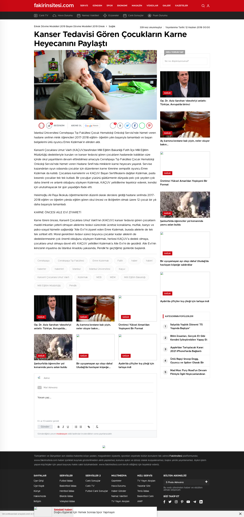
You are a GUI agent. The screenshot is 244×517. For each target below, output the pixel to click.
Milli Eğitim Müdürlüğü (49, 286)
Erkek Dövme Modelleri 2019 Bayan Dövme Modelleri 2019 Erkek (69, 26)
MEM (113, 277)
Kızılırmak (83, 277)
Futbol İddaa (66, 481)
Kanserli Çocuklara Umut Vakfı (53, 277)
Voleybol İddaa (67, 501)
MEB (98, 277)
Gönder (45, 427)
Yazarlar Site (143, 486)
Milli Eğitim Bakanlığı (134, 277)
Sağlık (112, 26)
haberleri (59, 269)
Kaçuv (122, 269)
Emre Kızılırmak (101, 261)
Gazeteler (181, 6)
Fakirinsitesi (175, 456)
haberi (149, 261)
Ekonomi (122, 6)
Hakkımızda (40, 496)
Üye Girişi (39, 481)
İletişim (37, 501)
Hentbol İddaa (67, 491)
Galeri (167, 6)
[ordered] (76, 427)
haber (134, 261)
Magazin (137, 6)
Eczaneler (113, 15)
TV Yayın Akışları (120, 501)
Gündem (97, 6)
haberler (42, 269)
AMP (140, 501)
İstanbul (77, 269)
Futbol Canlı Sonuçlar (96, 491)
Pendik (73, 286)
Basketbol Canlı (145, 496)
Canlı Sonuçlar (136, 15)
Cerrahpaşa (43, 261)
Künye (37, 491)
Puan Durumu (160, 15)
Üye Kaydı (39, 486)
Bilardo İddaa (66, 496)
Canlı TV (43, 15)
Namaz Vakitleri (90, 15)
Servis (84, 6)
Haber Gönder (118, 491)
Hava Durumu (65, 15)
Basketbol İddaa (68, 486)
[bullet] (80, 427)
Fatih (120, 261)
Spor (110, 6)
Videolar (152, 6)
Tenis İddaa (143, 491)
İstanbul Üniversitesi (99, 269)
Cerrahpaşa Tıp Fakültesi (71, 261)
